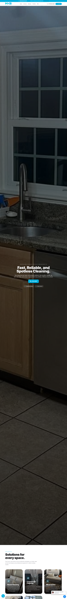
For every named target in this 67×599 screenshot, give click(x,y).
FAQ (37, 3)
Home (21, 3)
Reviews (29, 3)
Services (25, 3)
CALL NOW (34, 281)
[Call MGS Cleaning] (3, 595)
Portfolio (34, 3)
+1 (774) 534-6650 (51, 3)
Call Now (59, 3)
